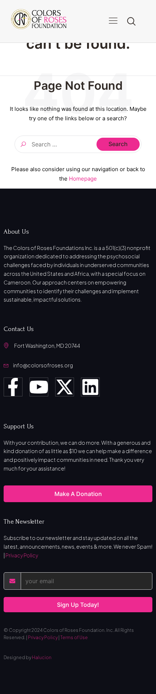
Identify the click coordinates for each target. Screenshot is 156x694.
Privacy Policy (21, 555)
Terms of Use (74, 637)
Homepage (83, 178)
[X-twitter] (64, 387)
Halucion (42, 657)
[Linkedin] (90, 387)
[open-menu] (113, 21)
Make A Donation (78, 493)
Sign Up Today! (78, 604)
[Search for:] (78, 144)
